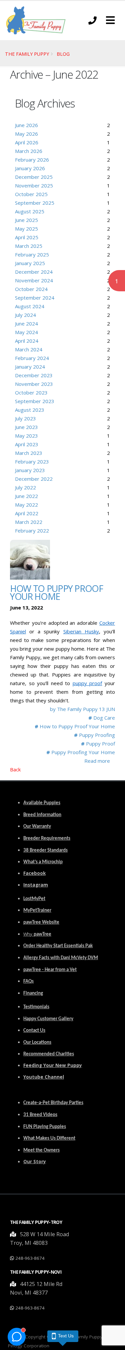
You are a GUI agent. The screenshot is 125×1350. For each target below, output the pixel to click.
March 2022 (28, 522)
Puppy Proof (98, 743)
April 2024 (26, 340)
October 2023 (31, 392)
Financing (33, 993)
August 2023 (29, 409)
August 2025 (29, 211)
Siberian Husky (81, 631)
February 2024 (32, 358)
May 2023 (26, 435)
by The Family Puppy (74, 709)
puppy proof (87, 683)
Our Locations (37, 1042)
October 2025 (31, 194)
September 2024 (34, 297)
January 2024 (30, 366)
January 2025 (30, 263)
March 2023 (28, 453)
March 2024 (28, 349)
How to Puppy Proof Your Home (56, 592)
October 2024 (31, 289)
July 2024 (25, 315)
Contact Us (34, 1030)
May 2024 (26, 332)
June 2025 (26, 220)
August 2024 (29, 306)
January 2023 (30, 470)
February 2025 (32, 254)
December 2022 (34, 478)
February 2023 (32, 461)
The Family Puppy (27, 54)
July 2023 (25, 418)
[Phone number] (92, 20)
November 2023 (34, 384)
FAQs (28, 981)
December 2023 (34, 375)
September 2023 (34, 401)
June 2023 (26, 427)
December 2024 (34, 271)
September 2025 (34, 202)
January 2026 (30, 168)
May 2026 (26, 133)
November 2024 (34, 280)
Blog (63, 54)
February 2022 (32, 530)
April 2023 (26, 444)
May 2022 (26, 504)
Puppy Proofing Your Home (80, 752)
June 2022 (26, 496)
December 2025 (34, 177)
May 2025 (26, 228)
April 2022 (26, 513)
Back (15, 769)
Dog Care (101, 717)
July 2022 (25, 487)
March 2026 (28, 151)
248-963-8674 (30, 1258)
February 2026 (32, 159)
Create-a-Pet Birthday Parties (53, 1103)
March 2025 (28, 246)
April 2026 (26, 142)
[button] (110, 20)
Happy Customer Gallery (48, 1019)
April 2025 (26, 237)
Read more (97, 760)
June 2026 (26, 125)
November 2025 (34, 185)
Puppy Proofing (94, 735)
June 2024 (26, 323)
